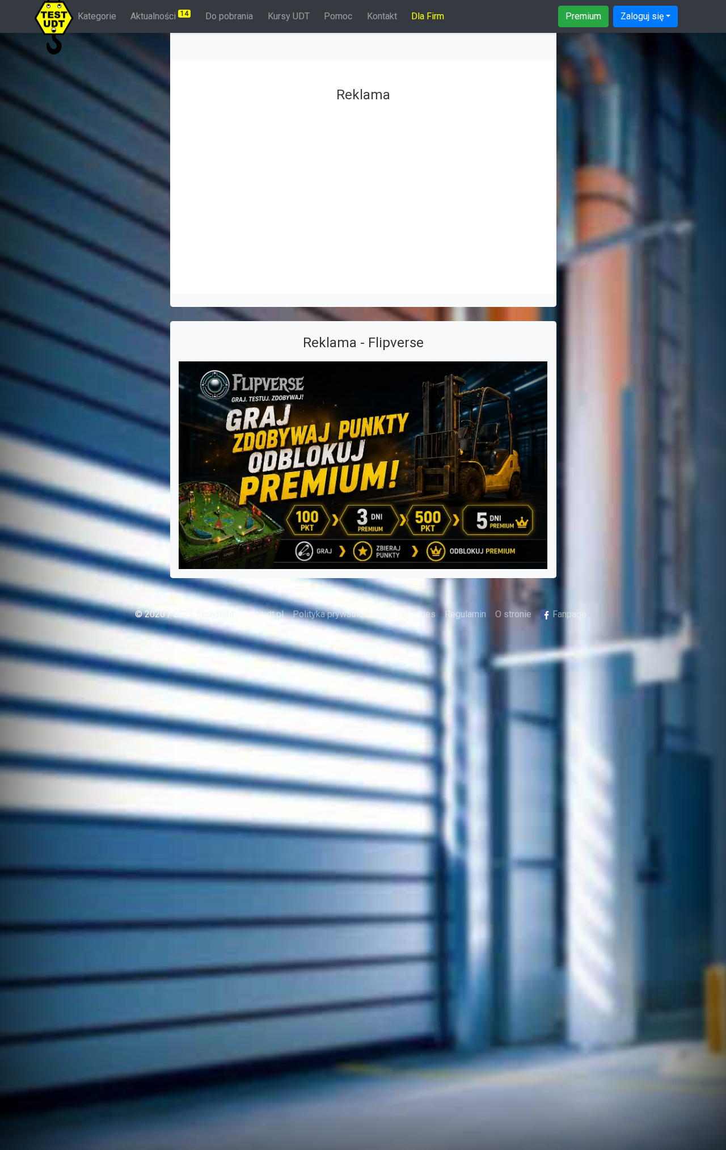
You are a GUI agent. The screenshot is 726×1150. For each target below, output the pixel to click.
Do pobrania (229, 16)
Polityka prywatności (334, 614)
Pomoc (338, 16)
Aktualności (159, 16)
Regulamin (465, 614)
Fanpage (568, 614)
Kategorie (97, 16)
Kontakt (382, 16)
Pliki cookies (410, 614)
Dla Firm (427, 16)
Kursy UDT (289, 16)
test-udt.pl (262, 614)
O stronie (513, 614)
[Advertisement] (363, 187)
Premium (583, 16)
